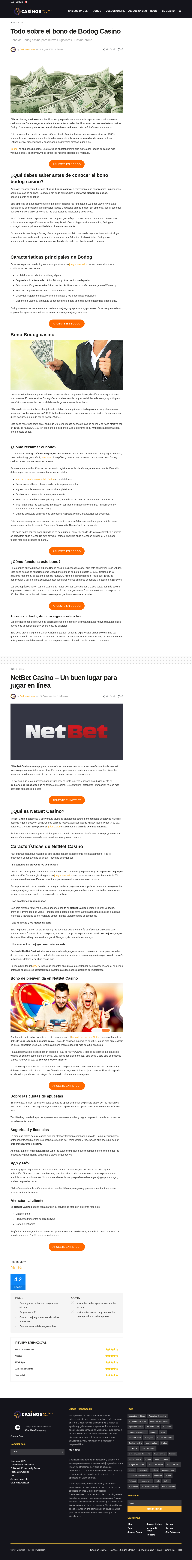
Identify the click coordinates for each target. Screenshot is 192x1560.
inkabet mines (135, 1459)
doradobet (133, 1448)
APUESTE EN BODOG (67, 164)
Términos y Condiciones (22, 1464)
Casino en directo (164, 1438)
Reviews (169, 1528)
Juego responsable (19, 1479)
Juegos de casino (136, 1465)
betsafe (153, 1432)
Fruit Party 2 (159, 1454)
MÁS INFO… (75, 1450)
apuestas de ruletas (137, 1421)
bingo (163, 1432)
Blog (153, 11)
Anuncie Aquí (16, 1436)
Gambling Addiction (19, 1482)
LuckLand (143, 1470)
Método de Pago (152, 1529)
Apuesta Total (153, 1427)
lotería (132, 1470)
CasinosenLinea (27, 49)
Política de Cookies (19, 1472)
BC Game (167, 1427)
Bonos (97, 11)
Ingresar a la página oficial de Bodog (35, 479)
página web (54, 826)
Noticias (151, 1534)
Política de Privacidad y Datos (25, 1468)
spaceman (133, 1486)
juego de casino (161, 1459)
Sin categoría (172, 1532)
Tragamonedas (168, 1486)
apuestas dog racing (159, 1421)
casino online (151, 1443)
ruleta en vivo (146, 1481)
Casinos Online (78, 11)
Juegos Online (115, 11)
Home (12, 23)
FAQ (12, 2)
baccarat (46, 457)
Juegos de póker (155, 1465)
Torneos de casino (150, 1486)
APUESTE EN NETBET (66, 800)
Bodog (14, 149)
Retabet (132, 1481)
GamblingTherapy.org (35, 1430)
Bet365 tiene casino (137, 1432)
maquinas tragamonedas (139, 1475)
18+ (12, 1475)
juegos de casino (78, 264)
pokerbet (158, 1475)
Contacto (19, 2)
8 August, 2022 (46, 49)
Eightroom (21, 1550)
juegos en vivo (173, 1465)
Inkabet (172, 1454)
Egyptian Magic (148, 1448)
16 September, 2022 (49, 696)
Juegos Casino (137, 11)
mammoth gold (168, 1470)
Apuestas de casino (157, 1416)
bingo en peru (135, 1438)
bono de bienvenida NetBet (85, 1037)
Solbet (166, 1481)
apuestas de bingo (137, 1416)
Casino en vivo (135, 1443)
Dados (164, 1443)
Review (21, 669)
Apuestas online (136, 1427)
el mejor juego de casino (139, 1454)
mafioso (154, 1470)
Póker (168, 1475)
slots (158, 1481)
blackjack (149, 1438)
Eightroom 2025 (18, 1461)
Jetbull (148, 1459)
